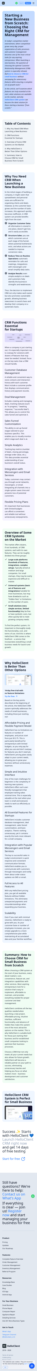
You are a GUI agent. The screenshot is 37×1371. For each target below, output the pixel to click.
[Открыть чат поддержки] (32, 1366)
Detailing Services (9, 1318)
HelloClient (13, 1346)
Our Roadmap (7, 1248)
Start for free (11, 1159)
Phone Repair (7, 1308)
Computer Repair (8, 1311)
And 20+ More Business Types (13, 1321)
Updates (5, 1245)
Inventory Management (11, 1268)
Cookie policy (6, 1357)
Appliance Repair (8, 1315)
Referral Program (8, 1271)
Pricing (5, 1242)
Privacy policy (6, 1360)
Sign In (21, 3)
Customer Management (11, 1265)
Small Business (7, 1305)
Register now (12, 1213)
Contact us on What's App (13, 1196)
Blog (4, 1288)
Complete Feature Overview (12, 1259)
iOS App (5, 1291)
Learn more (27, 1364)
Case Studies (7, 1285)
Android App (7, 1295)
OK (5, 1367)
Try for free (10, 696)
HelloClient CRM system (15, 99)
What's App (6, 1331)
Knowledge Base (8, 1282)
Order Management (9, 1262)
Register (28, 3)
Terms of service (7, 1355)
